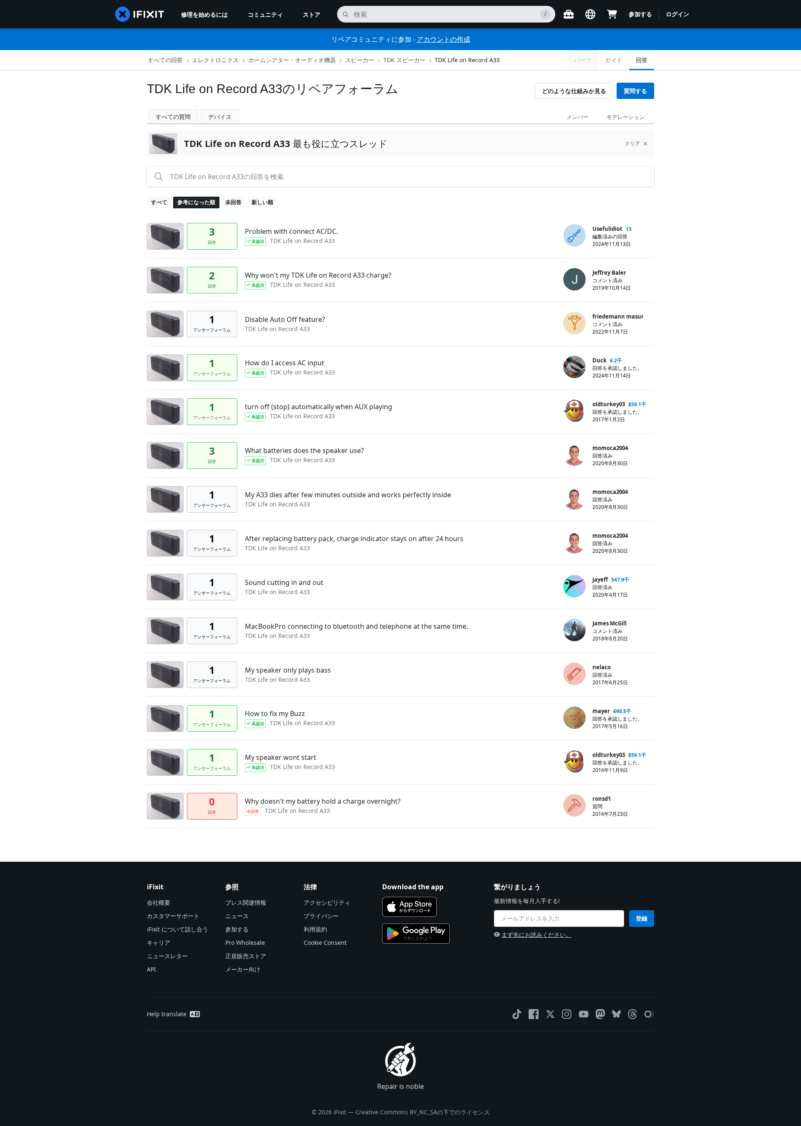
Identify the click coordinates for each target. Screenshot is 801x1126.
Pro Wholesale (245, 942)
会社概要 (158, 902)
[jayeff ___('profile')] (574, 586)
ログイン (677, 14)
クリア (632, 143)
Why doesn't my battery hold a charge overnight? (322, 801)
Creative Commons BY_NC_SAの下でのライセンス (422, 1112)
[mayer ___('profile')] (574, 717)
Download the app (412, 886)
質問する (635, 91)
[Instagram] (567, 1014)
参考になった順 (196, 202)
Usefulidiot (607, 229)
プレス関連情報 (245, 902)
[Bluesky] (616, 1014)
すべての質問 (173, 117)
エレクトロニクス (215, 60)
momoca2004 (610, 448)
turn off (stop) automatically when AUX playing (318, 406)
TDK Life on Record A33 (467, 60)
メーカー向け (242, 969)
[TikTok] (517, 1014)
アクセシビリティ (327, 902)
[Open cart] (612, 14)
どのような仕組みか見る (574, 91)
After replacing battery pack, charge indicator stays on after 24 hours (354, 538)
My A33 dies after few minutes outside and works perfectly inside (348, 494)
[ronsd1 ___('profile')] (574, 805)
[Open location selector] (590, 14)
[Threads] (632, 1014)
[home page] (139, 14)
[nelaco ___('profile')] (574, 674)
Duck (599, 360)
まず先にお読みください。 (536, 935)
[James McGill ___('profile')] (574, 630)
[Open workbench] (568, 14)
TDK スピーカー (404, 60)
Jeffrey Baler (609, 272)
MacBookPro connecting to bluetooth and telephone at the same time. (356, 626)
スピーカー (359, 60)
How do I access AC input (284, 362)
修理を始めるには (204, 14)
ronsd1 (601, 798)
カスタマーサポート (173, 916)
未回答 (233, 202)
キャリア (158, 942)
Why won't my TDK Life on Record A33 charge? (318, 275)
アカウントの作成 (443, 39)
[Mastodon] (600, 1014)
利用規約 (315, 929)
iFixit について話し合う (177, 929)
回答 (641, 60)
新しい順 (262, 202)
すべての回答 (165, 60)
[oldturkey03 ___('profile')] (574, 411)
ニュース (237, 916)
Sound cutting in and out (284, 582)
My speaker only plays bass (288, 670)
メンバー (577, 117)
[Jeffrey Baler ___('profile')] (574, 279)
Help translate (166, 1014)
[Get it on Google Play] (416, 934)
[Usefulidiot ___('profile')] (574, 235)
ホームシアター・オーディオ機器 (292, 60)
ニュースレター (167, 956)
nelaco (601, 667)
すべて (159, 202)
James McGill (609, 623)
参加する (640, 14)
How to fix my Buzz (275, 713)
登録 (641, 918)
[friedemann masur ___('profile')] (574, 323)
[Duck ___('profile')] (574, 367)
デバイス (220, 117)
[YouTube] (584, 1014)
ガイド (613, 60)
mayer (601, 711)
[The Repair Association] (649, 1014)
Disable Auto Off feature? (285, 319)
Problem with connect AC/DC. (291, 231)
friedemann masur (618, 316)
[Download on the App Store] (409, 907)
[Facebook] (534, 1014)
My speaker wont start (280, 757)
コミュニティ (265, 14)
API (151, 969)
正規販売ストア (245, 956)
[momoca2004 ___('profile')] (574, 454)
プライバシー (321, 916)
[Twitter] (550, 1014)
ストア (311, 14)
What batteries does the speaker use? (304, 450)
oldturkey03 (608, 404)
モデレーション (626, 117)
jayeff (600, 579)
